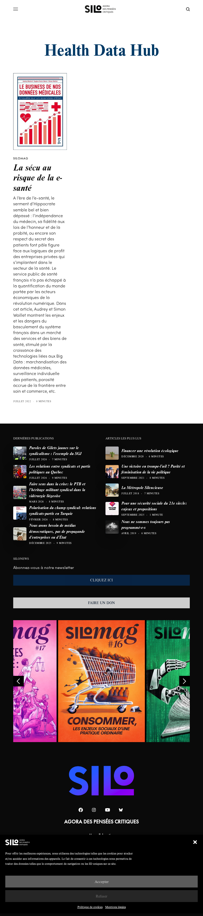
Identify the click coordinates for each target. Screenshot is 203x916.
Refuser (101, 896)
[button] (195, 842)
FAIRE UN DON (101, 602)
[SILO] (101, 9)
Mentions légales (115, 907)
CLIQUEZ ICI (101, 580)
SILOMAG (20, 158)
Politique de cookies (90, 907)
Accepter (102, 881)
